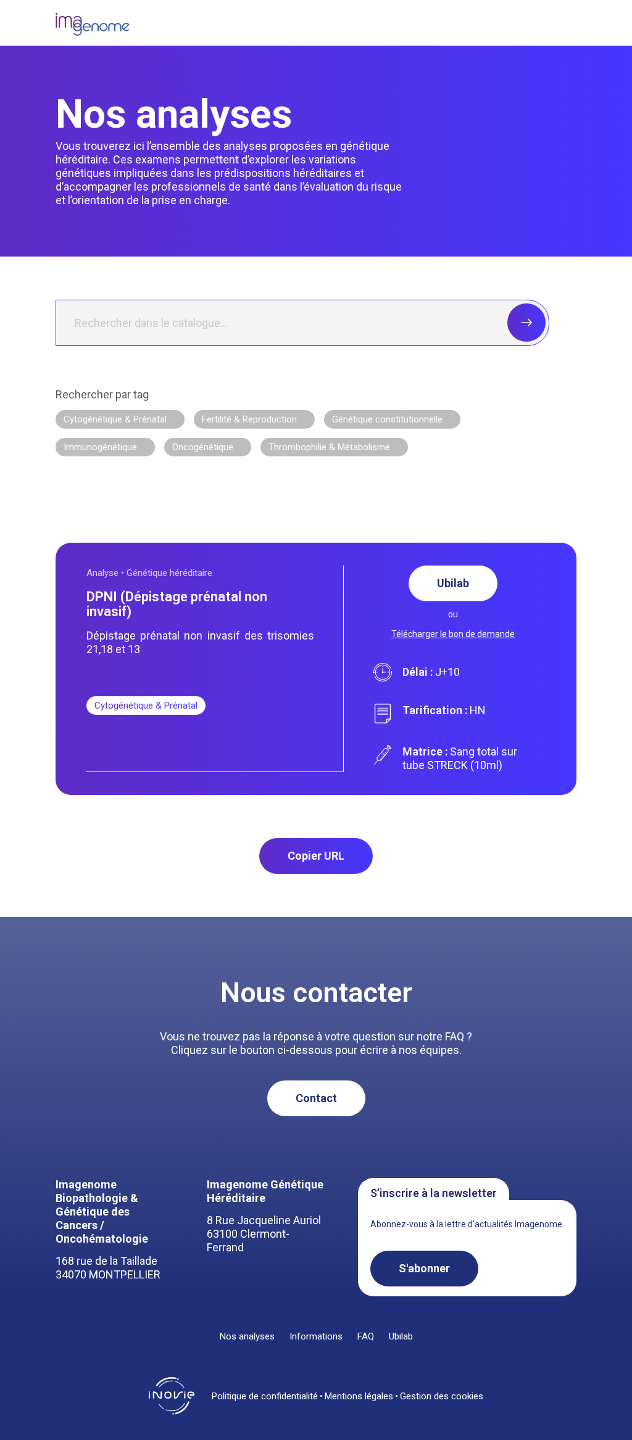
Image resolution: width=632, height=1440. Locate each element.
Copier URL (316, 855)
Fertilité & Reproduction (249, 419)
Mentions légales (359, 1396)
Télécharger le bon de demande (453, 634)
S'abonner (424, 1268)
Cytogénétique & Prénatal (115, 419)
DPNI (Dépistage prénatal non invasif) (176, 604)
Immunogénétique (100, 447)
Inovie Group (171, 1396)
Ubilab (453, 583)
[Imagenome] (93, 24)
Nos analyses (247, 1336)
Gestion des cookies (441, 1396)
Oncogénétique (202, 447)
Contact (316, 1098)
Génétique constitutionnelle (387, 419)
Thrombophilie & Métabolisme (329, 447)
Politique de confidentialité (265, 1396)
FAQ (365, 1336)
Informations (316, 1336)
